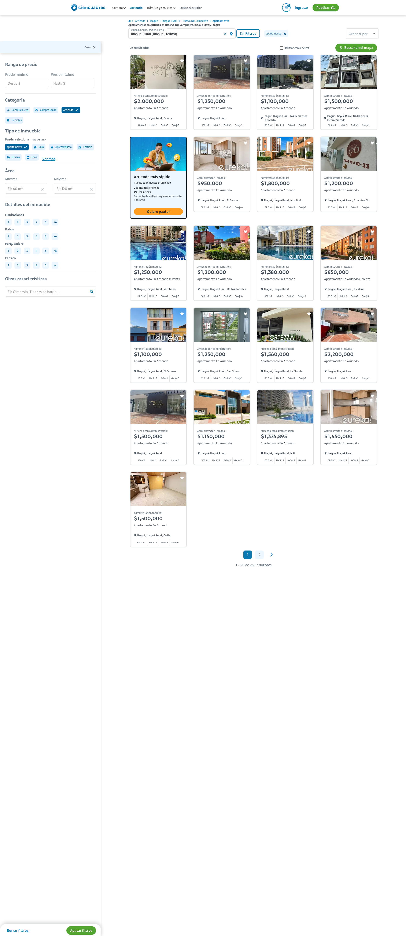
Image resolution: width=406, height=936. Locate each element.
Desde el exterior (191, 8)
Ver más (48, 159)
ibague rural (169, 20)
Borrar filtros (17, 930)
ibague (154, 20)
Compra (117, 8)
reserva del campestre (195, 20)
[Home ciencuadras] (89, 8)
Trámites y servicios (160, 8)
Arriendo (136, 8)
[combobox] (362, 34)
